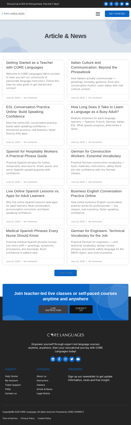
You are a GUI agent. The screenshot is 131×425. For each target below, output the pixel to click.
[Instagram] (116, 4)
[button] (97, 13)
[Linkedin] (106, 4)
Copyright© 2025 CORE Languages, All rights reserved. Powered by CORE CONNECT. (43, 412)
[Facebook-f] (111, 4)
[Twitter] (122, 4)
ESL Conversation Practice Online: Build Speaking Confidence (28, 111)
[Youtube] (127, 4)
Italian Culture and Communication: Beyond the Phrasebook (94, 67)
